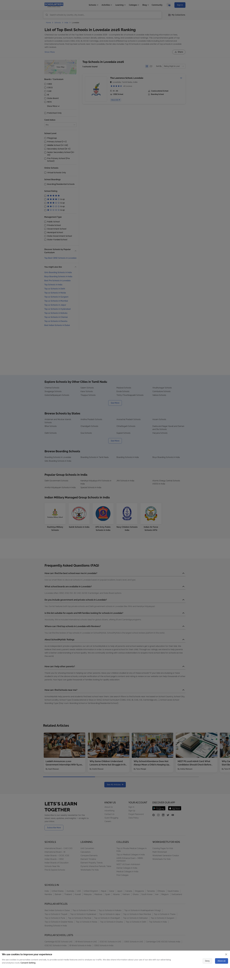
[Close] (180, 461)
